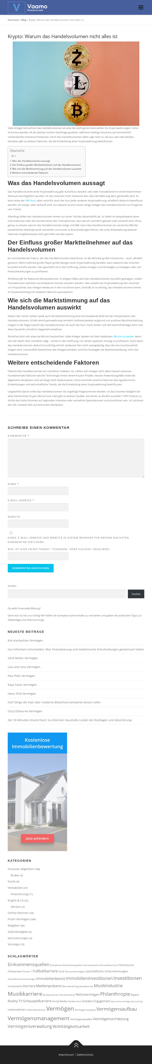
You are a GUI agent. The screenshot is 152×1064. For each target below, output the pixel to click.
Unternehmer (17, 1009)
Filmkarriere (15, 971)
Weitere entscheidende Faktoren (30, 172)
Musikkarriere (25, 993)
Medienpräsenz (49, 985)
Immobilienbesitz (50, 978)
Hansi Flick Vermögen (22, 693)
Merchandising (70, 986)
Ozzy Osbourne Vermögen (25, 711)
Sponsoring (136, 1001)
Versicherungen (18, 938)
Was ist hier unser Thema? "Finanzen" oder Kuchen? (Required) (58, 549)
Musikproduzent (51, 994)
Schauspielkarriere (37, 1001)
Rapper (135, 994)
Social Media (59, 1001)
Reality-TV (15, 1001)
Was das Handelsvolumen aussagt (31, 160)
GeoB (61, 971)
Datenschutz (85, 1054)
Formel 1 (27, 971)
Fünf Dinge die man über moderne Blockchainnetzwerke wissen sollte (54, 702)
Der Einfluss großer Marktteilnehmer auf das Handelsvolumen (46, 164)
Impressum (66, 1054)
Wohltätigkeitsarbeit (71, 1026)
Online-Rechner (18, 913)
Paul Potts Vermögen (21, 676)
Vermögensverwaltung (30, 1026)
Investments (15, 986)
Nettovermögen (88, 994)
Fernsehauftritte (91, 965)
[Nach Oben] (76, 1046)
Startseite (13, 20)
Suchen (12, 586)
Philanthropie (115, 994)
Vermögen (60, 1008)
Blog (23, 20)
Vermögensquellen (81, 1019)
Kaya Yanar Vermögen (22, 685)
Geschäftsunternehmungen (22, 979)
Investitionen (127, 978)
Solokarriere (74, 1001)
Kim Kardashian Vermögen (25, 640)
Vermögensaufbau (116, 1009)
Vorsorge (13, 944)
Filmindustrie (126, 965)
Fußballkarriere (45, 971)
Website (14, 516)
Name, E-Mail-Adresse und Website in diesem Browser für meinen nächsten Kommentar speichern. (68, 540)
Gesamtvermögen (75, 971)
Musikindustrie (108, 985)
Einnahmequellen (72, 965)
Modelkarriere (86, 986)
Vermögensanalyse (85, 1009)
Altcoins (16, 907)
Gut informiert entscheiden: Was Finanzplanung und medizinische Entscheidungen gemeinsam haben (76, 649)
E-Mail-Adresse (21, 500)
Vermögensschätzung (111, 1018)
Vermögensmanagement (38, 1018)
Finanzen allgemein (21, 869)
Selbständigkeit (18, 932)
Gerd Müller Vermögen (23, 658)
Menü (140, 7)
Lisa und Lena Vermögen (24, 667)
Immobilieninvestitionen (89, 978)
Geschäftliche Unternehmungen (107, 971)
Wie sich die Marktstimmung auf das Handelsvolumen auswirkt (46, 168)
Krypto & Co (15, 900)
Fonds (12, 881)
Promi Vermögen (19, 919)
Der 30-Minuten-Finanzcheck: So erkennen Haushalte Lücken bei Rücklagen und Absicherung (70, 720)
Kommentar (18, 435)
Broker (15, 875)
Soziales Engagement (96, 1001)
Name (13, 484)
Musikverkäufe (67, 994)
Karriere (29, 986)
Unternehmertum (36, 1009)
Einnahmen (56, 965)
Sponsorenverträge (120, 1001)
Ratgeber (14, 925)
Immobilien (15, 888)
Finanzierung (19, 894)
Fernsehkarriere (109, 965)
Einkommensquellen (28, 964)
